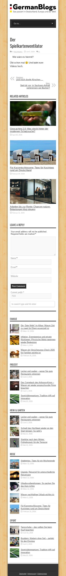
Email (13, 267)
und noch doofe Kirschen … (29, 78)
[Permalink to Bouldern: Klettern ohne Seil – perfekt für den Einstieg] (14, 546)
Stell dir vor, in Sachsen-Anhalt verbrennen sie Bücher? (35, 85)
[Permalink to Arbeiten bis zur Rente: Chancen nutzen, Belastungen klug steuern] (33, 203)
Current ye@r (17, 292)
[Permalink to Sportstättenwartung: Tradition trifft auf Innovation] (14, 403)
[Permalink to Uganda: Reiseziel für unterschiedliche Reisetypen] (14, 479)
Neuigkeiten (18, 51)
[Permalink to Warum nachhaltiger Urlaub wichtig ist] (14, 502)
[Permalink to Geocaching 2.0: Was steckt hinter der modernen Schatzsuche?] (33, 125)
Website (14, 276)
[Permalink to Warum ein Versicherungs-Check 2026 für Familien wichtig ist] (14, 357)
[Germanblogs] (33, 10)
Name (13, 258)
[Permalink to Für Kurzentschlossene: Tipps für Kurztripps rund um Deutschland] (33, 164)
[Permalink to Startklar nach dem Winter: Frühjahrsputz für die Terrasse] (14, 447)
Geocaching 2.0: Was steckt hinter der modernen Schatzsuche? (29, 130)
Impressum (32, 574)
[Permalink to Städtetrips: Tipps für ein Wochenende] (14, 468)
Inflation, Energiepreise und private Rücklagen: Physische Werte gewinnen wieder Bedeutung (38, 340)
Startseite (22, 574)
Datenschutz (42, 574)
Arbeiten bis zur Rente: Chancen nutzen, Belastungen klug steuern (30, 208)
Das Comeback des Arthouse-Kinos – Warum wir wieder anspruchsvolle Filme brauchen (38, 385)
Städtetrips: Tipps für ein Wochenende (38, 461)
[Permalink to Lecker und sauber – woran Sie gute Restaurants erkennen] (14, 378)
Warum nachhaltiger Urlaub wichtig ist (37, 494)
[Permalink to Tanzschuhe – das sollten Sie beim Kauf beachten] (14, 534)
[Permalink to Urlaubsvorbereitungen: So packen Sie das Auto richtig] (14, 490)
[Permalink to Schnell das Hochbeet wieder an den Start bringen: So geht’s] (14, 435)
